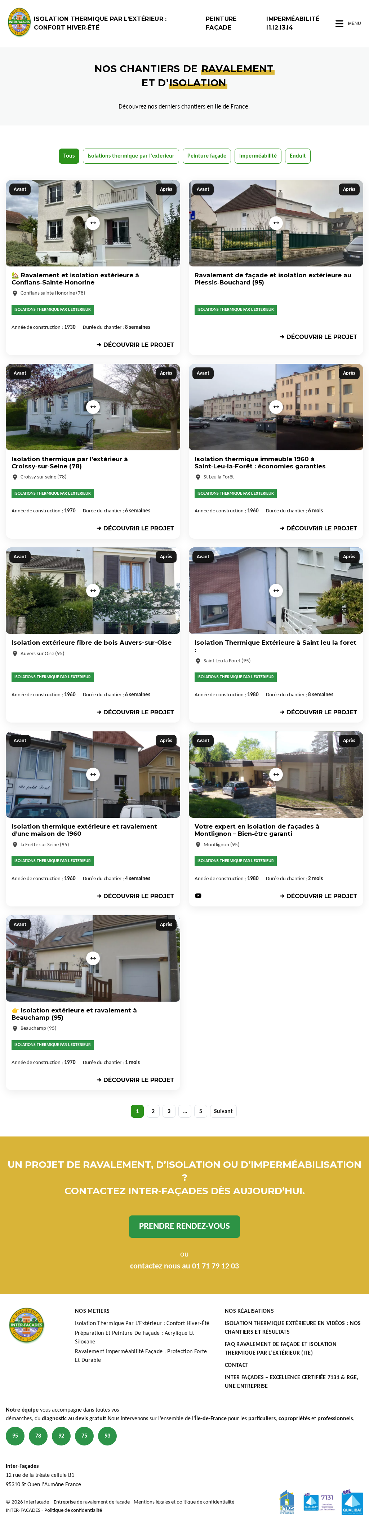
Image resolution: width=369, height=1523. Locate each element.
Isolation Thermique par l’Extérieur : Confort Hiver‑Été (100, 23)
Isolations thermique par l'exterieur (131, 156)
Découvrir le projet (138, 344)
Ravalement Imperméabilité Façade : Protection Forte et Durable (141, 1356)
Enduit (298, 156)
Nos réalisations (249, 1311)
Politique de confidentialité (73, 1510)
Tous (69, 156)
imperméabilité (258, 156)
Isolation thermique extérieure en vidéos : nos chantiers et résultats (293, 1328)
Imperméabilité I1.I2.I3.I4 (292, 23)
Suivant (223, 1111)
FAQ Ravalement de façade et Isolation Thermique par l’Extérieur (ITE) (281, 1349)
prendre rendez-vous (184, 1226)
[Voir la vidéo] (198, 896)
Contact (236, 1365)
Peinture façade (221, 23)
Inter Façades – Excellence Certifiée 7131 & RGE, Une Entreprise (291, 1382)
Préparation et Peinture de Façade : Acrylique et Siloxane (134, 1337)
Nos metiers (92, 1311)
